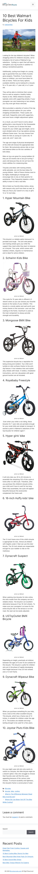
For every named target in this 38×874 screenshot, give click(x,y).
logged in (15, 817)
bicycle (7, 791)
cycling (17, 791)
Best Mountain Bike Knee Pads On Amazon (18, 856)
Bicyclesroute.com (15, 871)
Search (5, 829)
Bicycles (8, 788)
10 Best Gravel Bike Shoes (12, 860)
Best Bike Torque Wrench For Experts (16, 863)
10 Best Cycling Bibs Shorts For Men (15, 853)
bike (12, 791)
